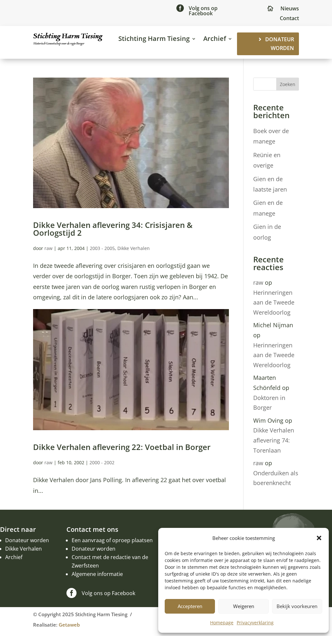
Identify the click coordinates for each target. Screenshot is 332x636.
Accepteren (190, 606)
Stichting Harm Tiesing (154, 38)
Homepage (221, 622)
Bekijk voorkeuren (297, 606)
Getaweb (69, 624)
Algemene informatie (97, 574)
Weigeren (243, 606)
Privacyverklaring (255, 622)
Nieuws (289, 9)
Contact (289, 19)
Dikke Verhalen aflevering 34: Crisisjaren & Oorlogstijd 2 (113, 228)
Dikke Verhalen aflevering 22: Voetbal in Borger (121, 447)
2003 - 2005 (102, 248)
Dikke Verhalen (133, 248)
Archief (214, 38)
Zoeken (287, 84)
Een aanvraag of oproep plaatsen (112, 540)
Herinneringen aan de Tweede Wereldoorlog (273, 302)
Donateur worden (27, 540)
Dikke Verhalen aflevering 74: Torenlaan (273, 440)
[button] (319, 538)
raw (48, 248)
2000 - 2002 (101, 462)
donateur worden (279, 44)
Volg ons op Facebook (203, 11)
